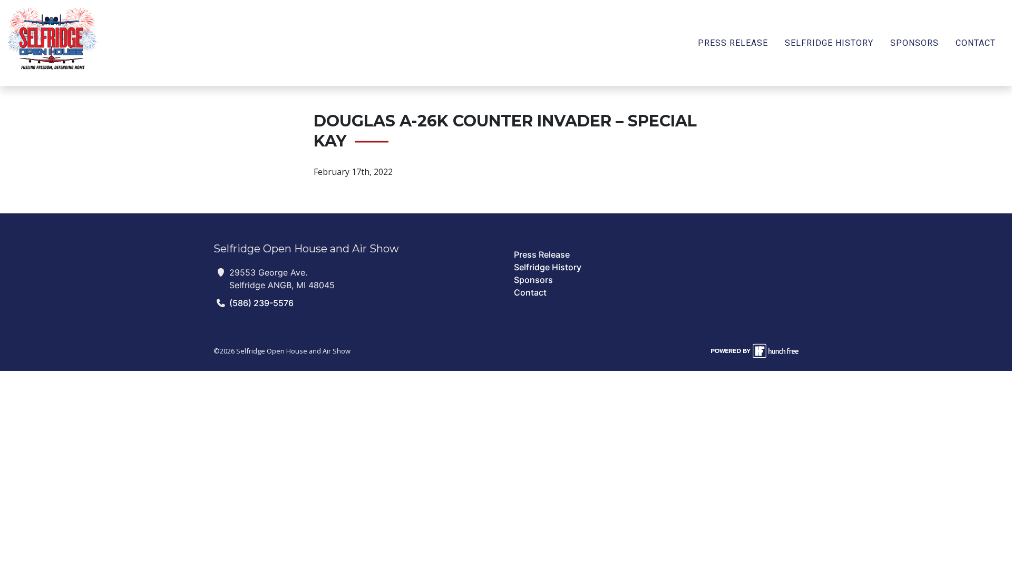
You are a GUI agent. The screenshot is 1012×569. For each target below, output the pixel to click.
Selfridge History (829, 43)
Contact (976, 43)
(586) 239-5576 (261, 303)
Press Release (733, 43)
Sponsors (914, 43)
